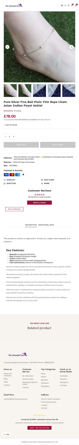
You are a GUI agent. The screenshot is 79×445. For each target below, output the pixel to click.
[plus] (13, 136)
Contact (7, 385)
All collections (27, 376)
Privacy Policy (28, 379)
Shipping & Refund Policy (29, 383)
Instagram (64, 382)
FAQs (6, 382)
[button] (76, 5)
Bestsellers (45, 386)
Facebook (64, 376)
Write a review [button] (39, 203)
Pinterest (63, 379)
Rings (43, 374)
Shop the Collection (39, 428)
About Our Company (8, 375)
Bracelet (44, 380)
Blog (5, 379)
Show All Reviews (14, 209)
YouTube (63, 385)
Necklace (45, 383)
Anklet (43, 377)
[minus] (5, 136)
